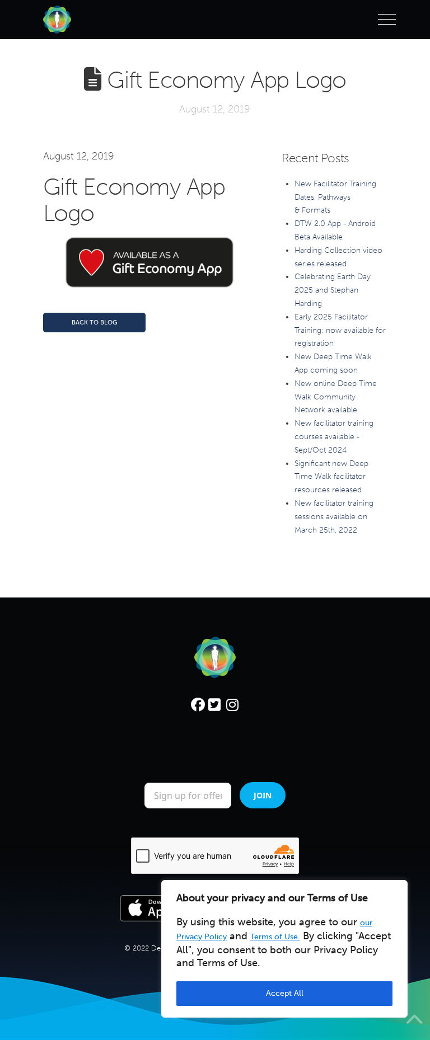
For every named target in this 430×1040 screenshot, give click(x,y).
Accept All (284, 993)
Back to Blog (94, 322)
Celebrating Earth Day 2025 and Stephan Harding (333, 290)
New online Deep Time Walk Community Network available (336, 397)
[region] (284, 949)
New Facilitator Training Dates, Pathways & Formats (335, 197)
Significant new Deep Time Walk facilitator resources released (331, 477)
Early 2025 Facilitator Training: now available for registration (340, 330)
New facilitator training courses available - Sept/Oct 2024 (334, 436)
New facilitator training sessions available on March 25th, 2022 (334, 516)
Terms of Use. (275, 937)
